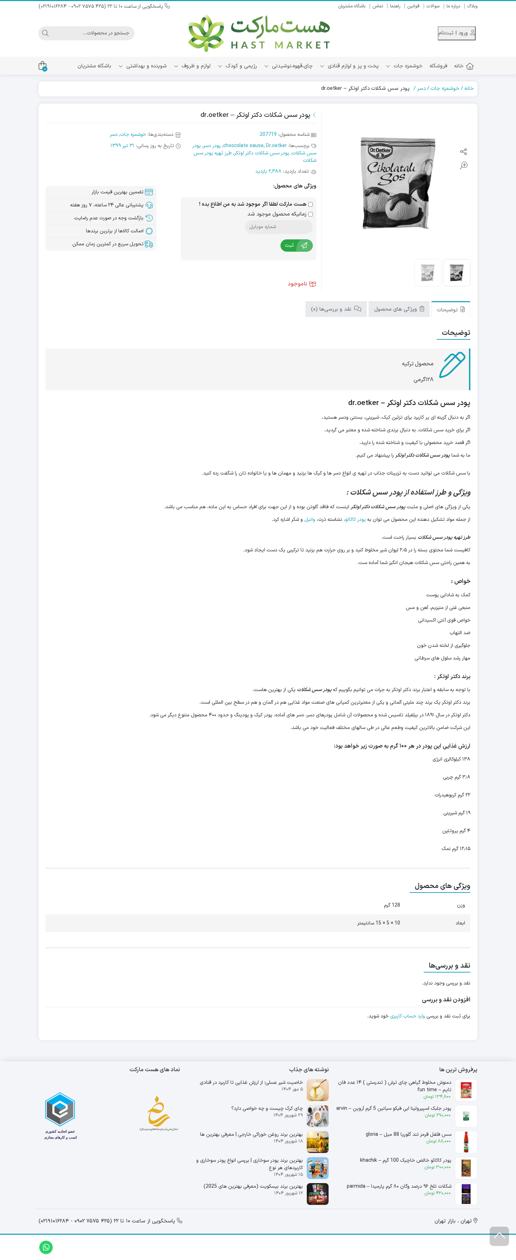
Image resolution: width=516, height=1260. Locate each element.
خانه (459, 66)
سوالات (432, 6)
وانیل (309, 519)
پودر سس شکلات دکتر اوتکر (261, 153)
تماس (377, 6)
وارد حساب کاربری (407, 1016)
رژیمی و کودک (240, 66)
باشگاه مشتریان (351, 6)
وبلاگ (472, 6)
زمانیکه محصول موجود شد (277, 214)
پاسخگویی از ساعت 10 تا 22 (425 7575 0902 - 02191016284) (102, 6)
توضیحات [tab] (448, 310)
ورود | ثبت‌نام (454, 33)
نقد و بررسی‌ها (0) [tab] (332, 309)
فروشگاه (438, 66)
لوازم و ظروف (195, 66)
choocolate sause (243, 146)
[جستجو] (45, 33)
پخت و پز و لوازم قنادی (352, 66)
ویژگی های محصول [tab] (396, 309)
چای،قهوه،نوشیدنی (291, 66)
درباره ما (453, 6)
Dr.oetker (276, 146)
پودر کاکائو (355, 519)
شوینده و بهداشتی (146, 66)
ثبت (289, 245)
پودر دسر (212, 146)
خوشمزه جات (407, 66)
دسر (421, 89)
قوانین (413, 6)
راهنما (395, 6)
